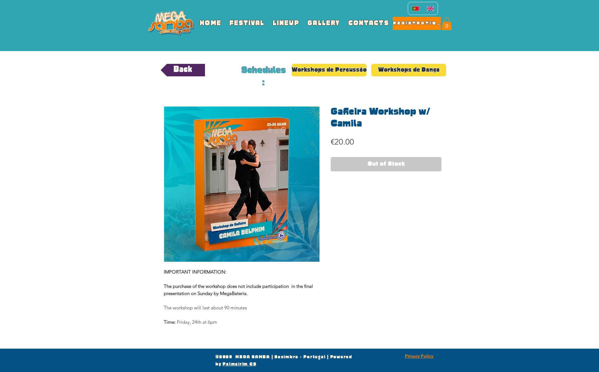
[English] (430, 8)
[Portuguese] (415, 8)
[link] (446, 23)
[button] (329, 70)
